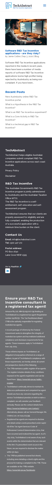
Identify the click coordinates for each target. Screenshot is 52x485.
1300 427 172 (16, 243)
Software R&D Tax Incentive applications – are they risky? (22, 52)
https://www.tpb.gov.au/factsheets (21, 470)
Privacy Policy (12, 170)
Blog (37, 56)
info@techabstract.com (23, 239)
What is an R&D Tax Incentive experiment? (26, 112)
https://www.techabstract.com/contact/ (23, 408)
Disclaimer (10, 176)
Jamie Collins (14, 56)
